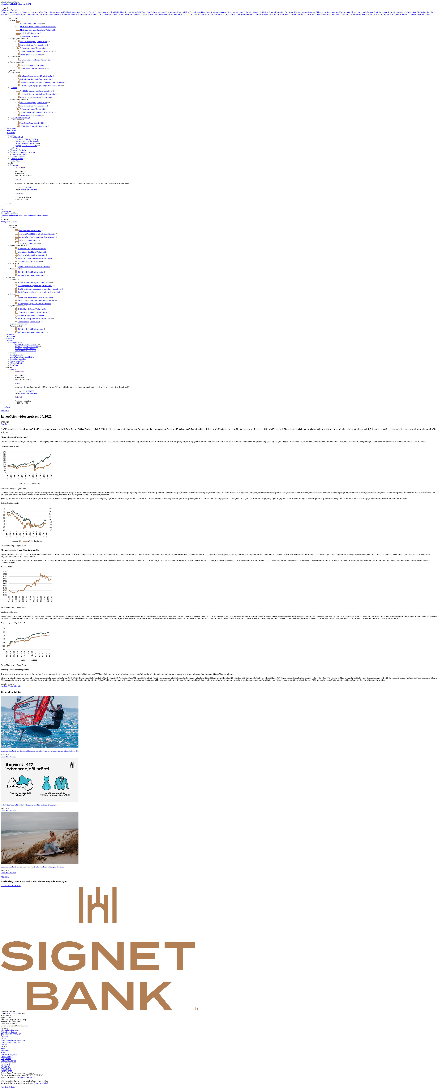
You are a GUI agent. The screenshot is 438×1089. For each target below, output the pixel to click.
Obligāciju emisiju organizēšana (327, 12)
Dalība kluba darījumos (123, 12)
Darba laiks (421, 14)
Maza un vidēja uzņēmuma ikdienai (13, 14)
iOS (8, 1013)
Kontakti (391, 14)
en (2, 209)
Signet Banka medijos (344, 14)
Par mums (267, 14)
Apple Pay (84, 12)
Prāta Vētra (384, 14)
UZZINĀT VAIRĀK (31, 139)
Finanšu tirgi (5, 424)
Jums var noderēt (238, 12)
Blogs (428, 14)
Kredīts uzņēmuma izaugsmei (304, 12)
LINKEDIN (5, 1065)
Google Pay (93, 12)
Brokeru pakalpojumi (158, 12)
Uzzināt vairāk (37, 24)
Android (16, 1013)
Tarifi (3, 1048)
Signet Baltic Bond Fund (141, 12)
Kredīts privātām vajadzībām (221, 12)
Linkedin (17, 686)
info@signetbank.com (29, 189)
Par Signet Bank (257, 14)
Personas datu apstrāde (9, 1055)
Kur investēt (219, 14)
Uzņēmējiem (279, 12)
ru (4, 209)
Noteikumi (5, 1050)
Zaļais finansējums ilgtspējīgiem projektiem (389, 12)
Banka (3, 757)
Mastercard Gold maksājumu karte (68, 12)
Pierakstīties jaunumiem (39, 215)
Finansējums (205, 12)
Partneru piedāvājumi (8, 1061)
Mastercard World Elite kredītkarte (42, 12)
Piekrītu (12, 1087)
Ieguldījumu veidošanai (106, 12)
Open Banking (6, 1057)
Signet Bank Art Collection (10, 1042)
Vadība (281, 14)
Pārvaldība (275, 14)
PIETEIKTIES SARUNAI (21, 4)
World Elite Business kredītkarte (423, 12)
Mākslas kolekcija (372, 14)
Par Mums (247, 14)
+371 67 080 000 (27, 187)
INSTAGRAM (6, 1071)
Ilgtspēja (293, 14)
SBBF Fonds (229, 14)
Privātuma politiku (40, 1083)
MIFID (3, 1053)
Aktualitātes (238, 14)
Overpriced (21, 1077)
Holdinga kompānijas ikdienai (37, 14)
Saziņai (414, 14)
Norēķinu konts (24, 12)
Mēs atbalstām (11, 757)
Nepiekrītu (5, 1087)
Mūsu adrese (406, 14)
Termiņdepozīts (195, 12)
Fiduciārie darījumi (251, 12)
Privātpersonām (6, 12)
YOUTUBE (5, 1067)
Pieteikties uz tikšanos (9, 1032)
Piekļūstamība (6, 1059)
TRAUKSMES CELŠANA (11, 1034)
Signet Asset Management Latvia (323, 14)
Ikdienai (15, 12)
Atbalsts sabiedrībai (359, 14)
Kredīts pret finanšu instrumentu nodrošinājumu (356, 12)
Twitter (11, 686)
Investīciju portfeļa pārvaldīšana (177, 12)
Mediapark (30, 1077)
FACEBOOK (6, 1069)
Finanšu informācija (304, 14)
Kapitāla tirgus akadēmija (161, 14)
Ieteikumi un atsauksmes (9, 1030)
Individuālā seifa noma (266, 12)
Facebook (4, 686)
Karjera (287, 14)
